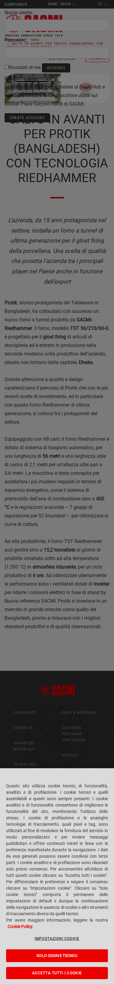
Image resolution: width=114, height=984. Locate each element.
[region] (57, 876)
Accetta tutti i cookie (57, 973)
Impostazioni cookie (57, 939)
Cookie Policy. (20, 926)
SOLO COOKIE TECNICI (56, 955)
